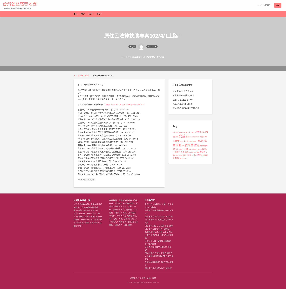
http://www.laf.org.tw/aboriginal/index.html (125, 104)
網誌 (98, 14)
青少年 (182, 158)
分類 (90, 14)
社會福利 (184, 152)
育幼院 (202, 152)
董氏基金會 (179, 155)
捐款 (183, 146)
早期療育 (181, 149)
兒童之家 (193, 132)
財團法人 (189, 155)
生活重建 (199, 149)
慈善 (201, 140)
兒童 (188, 132)
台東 (198, 137)
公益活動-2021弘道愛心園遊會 (158, 241)
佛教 (185, 132)
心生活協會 (192, 141)
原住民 (83, 180)
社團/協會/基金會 (180, 99)
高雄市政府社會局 (152, 268)
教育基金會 (192, 145)
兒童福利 (175, 137)
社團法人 (177, 152)
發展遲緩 (204, 149)
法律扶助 (91, 180)
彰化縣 (186, 141)
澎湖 (190, 149)
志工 (196, 141)
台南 (195, 137)
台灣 (201, 137)
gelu (133, 46)
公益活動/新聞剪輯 (131, 57)
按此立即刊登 (265, 5)
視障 (184, 155)
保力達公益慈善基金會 (154, 210)
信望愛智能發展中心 (153, 247)
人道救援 (181, 132)
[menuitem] (264, 5)
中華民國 (175, 132)
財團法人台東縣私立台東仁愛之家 (159, 204)
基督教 (205, 137)
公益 (182, 136)
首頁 (75, 14)
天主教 (182, 141)
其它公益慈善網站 (181, 95)
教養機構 (203, 146)
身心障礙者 (204, 155)
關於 (83, 14)
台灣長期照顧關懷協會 (154, 262)
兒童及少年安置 (202, 132)
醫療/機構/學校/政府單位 (184, 108)
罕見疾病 (190, 152)
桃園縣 (186, 149)
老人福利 (197, 152)
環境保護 (193, 149)
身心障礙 (197, 155)
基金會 (176, 141)
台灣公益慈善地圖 (20, 4)
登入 (278, 5)
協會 (188, 136)
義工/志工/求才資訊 (181, 104)
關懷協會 (176, 158)
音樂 (185, 158)
